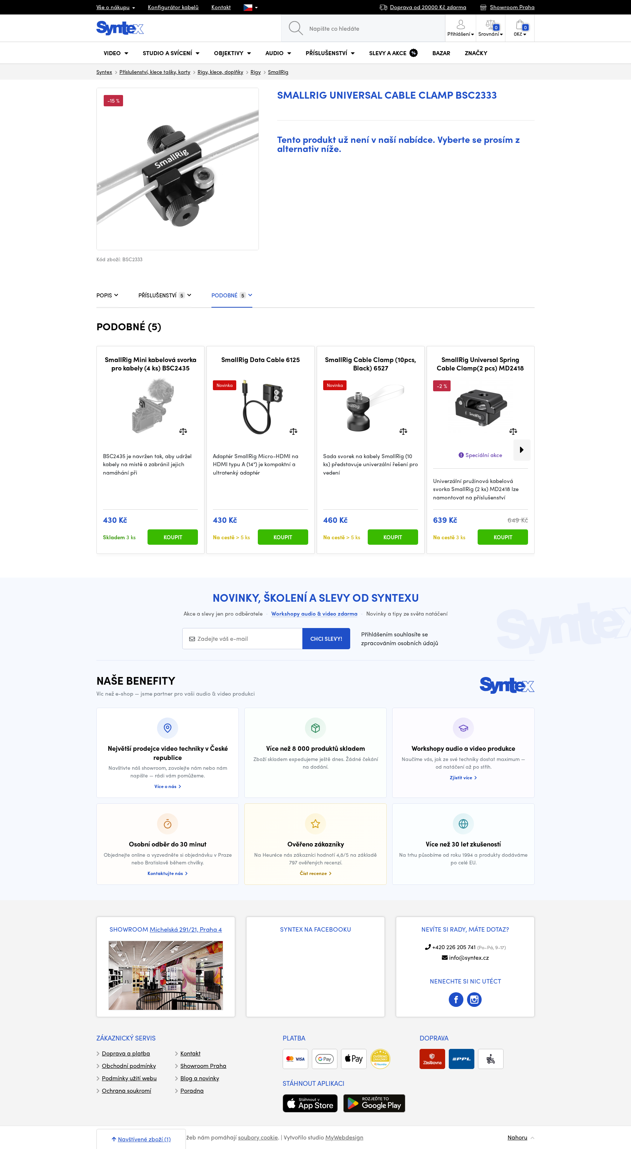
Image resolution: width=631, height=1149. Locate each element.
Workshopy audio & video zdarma (314, 613)
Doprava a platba (126, 1053)
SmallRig (278, 71)
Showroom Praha (203, 1065)
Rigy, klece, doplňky (220, 71)
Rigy (256, 71)
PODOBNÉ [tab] (227, 295)
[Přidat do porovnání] (183, 430)
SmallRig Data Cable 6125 (260, 359)
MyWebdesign (344, 1137)
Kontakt (221, 7)
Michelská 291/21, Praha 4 (186, 929)
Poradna (192, 1090)
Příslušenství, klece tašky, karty (154, 71)
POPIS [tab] (104, 295)
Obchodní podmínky (129, 1065)
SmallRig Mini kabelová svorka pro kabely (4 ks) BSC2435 (150, 363)
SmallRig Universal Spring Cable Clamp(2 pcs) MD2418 (480, 363)
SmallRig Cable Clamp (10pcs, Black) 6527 (370, 363)
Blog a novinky (199, 1078)
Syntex (104, 71)
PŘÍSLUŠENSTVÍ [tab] (160, 295)
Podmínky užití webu (129, 1078)
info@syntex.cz (469, 957)
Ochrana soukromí (126, 1090)
